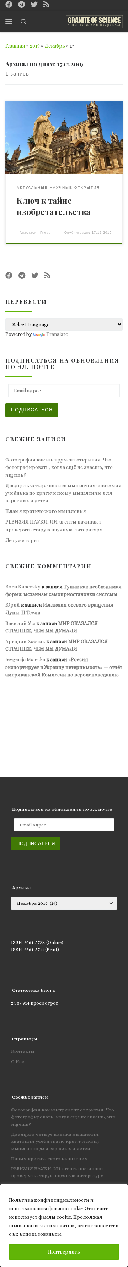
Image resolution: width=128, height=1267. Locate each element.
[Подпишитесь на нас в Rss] (46, 5)
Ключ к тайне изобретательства (53, 206)
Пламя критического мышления (45, 511)
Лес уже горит (22, 540)
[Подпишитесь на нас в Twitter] (34, 5)
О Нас (17, 1061)
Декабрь (54, 46)
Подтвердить (64, 1252)
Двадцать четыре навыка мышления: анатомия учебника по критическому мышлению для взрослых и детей (63, 493)
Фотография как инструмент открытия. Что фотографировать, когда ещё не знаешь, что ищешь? (59, 467)
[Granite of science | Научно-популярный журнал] (94, 20)
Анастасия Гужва (35, 232)
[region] (64, 1225)
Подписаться (32, 410)
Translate (57, 334)
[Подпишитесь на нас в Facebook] (8, 5)
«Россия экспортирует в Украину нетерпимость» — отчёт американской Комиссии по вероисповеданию (63, 667)
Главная (15, 46)
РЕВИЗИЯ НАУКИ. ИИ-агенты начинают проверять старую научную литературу (53, 525)
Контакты (22, 1051)
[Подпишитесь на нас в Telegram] (21, 5)
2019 (35, 46)
